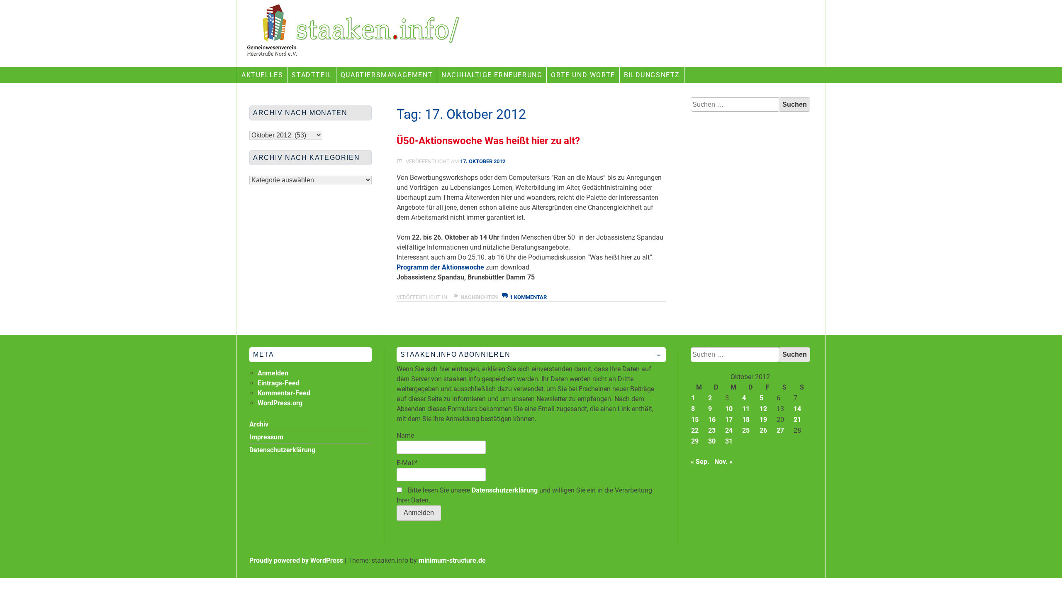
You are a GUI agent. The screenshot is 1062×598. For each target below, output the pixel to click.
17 (729, 420)
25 (746, 430)
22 (695, 430)
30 (712, 441)
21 (797, 420)
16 (712, 420)
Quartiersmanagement (387, 75)
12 (763, 409)
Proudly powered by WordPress (296, 560)
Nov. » (723, 462)
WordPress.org (280, 403)
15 (695, 420)
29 (695, 441)
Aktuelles (262, 75)
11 (746, 409)
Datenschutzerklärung (505, 490)
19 (763, 420)
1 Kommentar (528, 297)
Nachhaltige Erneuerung (491, 75)
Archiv (258, 424)
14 (797, 409)
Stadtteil (311, 75)
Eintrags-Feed (279, 383)
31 (729, 441)
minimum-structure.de (452, 560)
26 (763, 430)
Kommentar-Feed (284, 393)
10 (729, 409)
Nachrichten (479, 297)
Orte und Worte (583, 75)
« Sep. (700, 462)
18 (746, 420)
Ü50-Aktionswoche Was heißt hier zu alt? (488, 141)
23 (712, 430)
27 (780, 430)
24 (729, 430)
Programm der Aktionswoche (440, 267)
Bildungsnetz (652, 75)
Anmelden (273, 373)
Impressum (266, 437)
